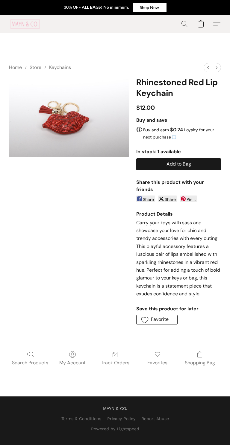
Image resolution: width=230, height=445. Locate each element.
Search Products (30, 363)
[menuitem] (208, 67)
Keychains (60, 67)
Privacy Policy (121, 418)
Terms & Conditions (81, 418)
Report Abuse (155, 418)
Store (35, 67)
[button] (150, 7)
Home (15, 67)
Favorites (157, 363)
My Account (72, 363)
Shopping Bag (200, 363)
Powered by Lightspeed (115, 428)
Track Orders (115, 363)
